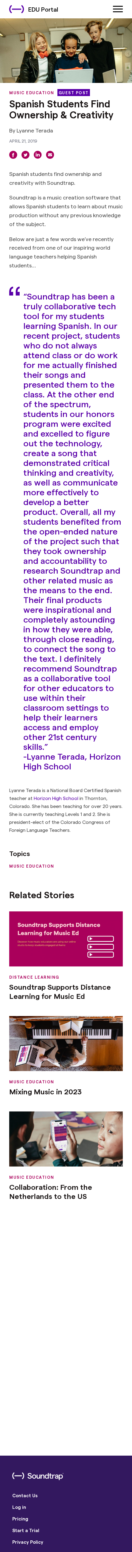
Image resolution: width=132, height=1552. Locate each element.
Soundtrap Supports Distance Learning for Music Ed (60, 991)
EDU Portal (43, 9)
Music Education (31, 92)
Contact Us (24, 1495)
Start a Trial (25, 1530)
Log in (19, 1507)
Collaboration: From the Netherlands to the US (50, 1191)
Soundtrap (48, 296)
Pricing (20, 1518)
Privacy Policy (27, 1542)
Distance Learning (34, 977)
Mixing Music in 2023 (45, 1091)
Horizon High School (56, 798)
